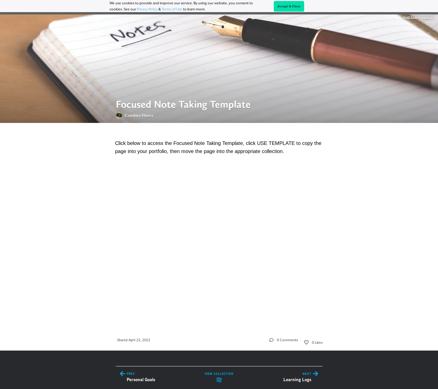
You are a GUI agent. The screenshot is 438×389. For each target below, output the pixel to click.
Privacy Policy (147, 9)
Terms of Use (172, 9)
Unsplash (427, 17)
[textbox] (219, 222)
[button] (271, 340)
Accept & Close (289, 6)
